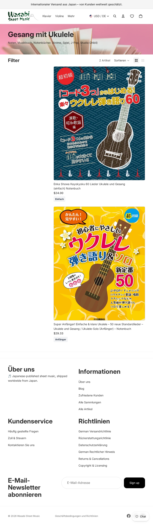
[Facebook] (128, 515)
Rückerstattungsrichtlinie (94, 438)
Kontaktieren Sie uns (21, 445)
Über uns (84, 381)
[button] (121, 60)
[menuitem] (71, 16)
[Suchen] (114, 16)
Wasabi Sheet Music (28, 515)
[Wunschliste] (132, 16)
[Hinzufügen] (138, 174)
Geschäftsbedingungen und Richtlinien (76, 515)
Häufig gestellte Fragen (23, 431)
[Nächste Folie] (139, 123)
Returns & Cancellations (93, 458)
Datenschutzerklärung (92, 445)
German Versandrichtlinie (94, 431)
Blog (81, 388)
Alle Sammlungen (89, 402)
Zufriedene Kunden (90, 395)
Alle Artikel (85, 409)
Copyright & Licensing (92, 465)
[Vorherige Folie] (60, 123)
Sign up (134, 482)
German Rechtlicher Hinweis (96, 451)
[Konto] (123, 16)
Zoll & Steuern (17, 438)
